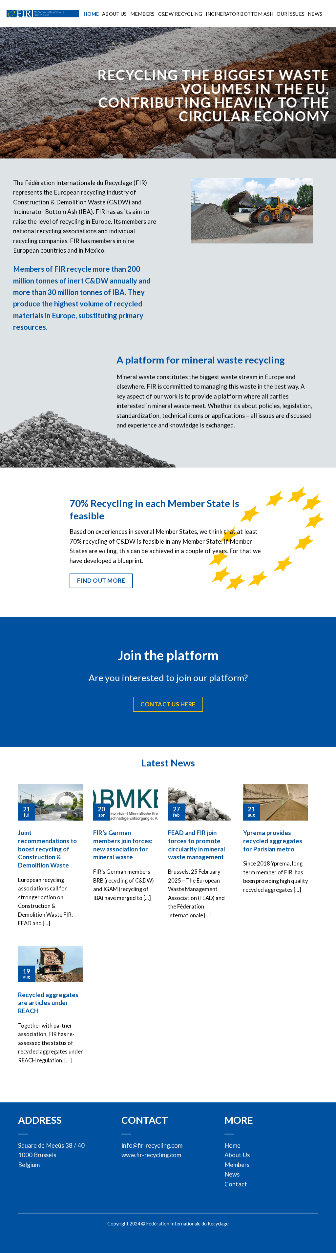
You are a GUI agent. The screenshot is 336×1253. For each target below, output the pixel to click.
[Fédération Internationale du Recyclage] (43, 13)
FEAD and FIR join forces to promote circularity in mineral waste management (196, 845)
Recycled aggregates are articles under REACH (48, 1003)
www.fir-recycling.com (151, 1155)
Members (142, 14)
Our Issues (290, 14)
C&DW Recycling (180, 14)
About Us (114, 14)
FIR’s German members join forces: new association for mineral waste (123, 845)
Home (91, 14)
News (315, 14)
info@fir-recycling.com (151, 1145)
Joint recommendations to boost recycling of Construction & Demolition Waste (47, 849)
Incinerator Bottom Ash (239, 14)
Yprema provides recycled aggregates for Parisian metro (272, 841)
